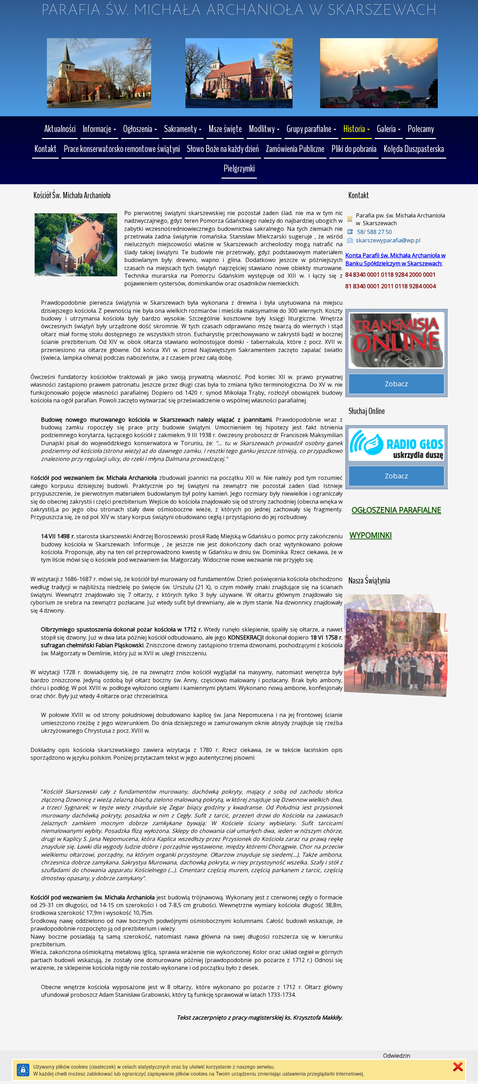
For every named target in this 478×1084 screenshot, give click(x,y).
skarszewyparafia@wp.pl (388, 240)
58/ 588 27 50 (374, 232)
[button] (99, 129)
